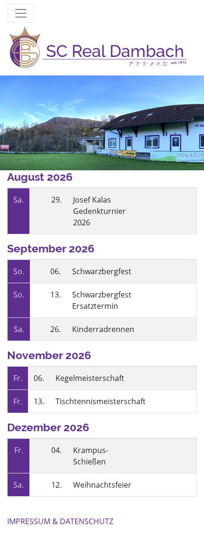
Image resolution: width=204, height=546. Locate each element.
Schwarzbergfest (101, 271)
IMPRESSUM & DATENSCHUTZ (60, 521)
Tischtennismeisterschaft (101, 401)
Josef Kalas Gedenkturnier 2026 (99, 211)
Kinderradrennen (103, 329)
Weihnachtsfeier (102, 485)
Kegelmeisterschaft (90, 378)
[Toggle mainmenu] (21, 13)
